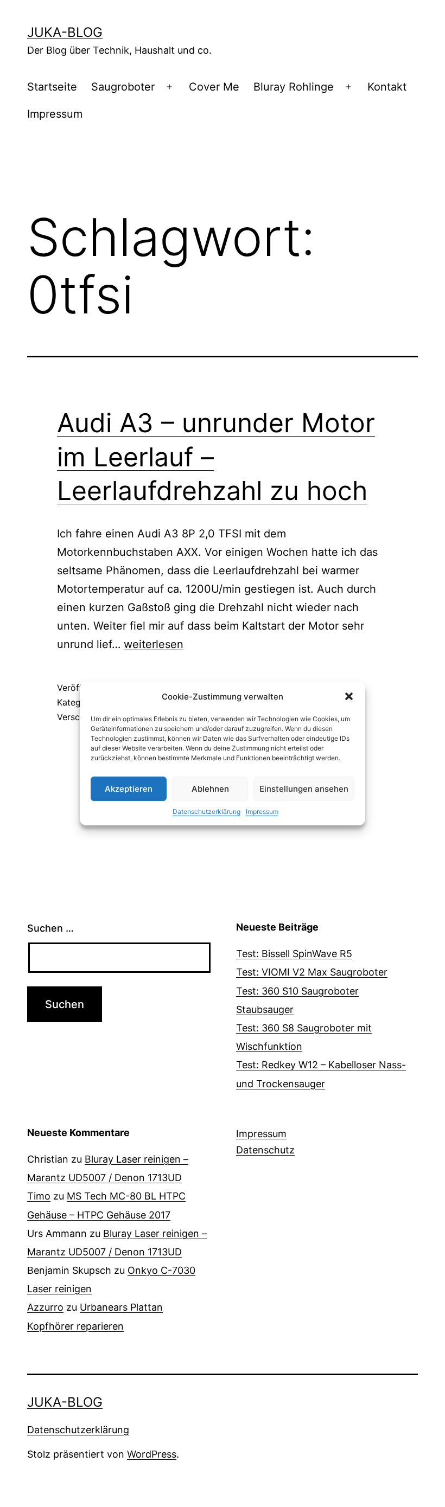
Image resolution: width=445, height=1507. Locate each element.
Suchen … (50, 928)
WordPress (151, 1454)
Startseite (52, 86)
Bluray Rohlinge (293, 86)
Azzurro (45, 1307)
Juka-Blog (65, 32)
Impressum (262, 811)
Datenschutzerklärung (206, 811)
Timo (38, 1196)
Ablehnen (210, 789)
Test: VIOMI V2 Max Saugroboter (311, 972)
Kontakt (386, 86)
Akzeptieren (128, 789)
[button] (349, 696)
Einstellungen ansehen (303, 789)
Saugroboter (123, 86)
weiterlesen (153, 644)
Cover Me (214, 86)
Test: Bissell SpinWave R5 (294, 953)
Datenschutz (265, 1150)
